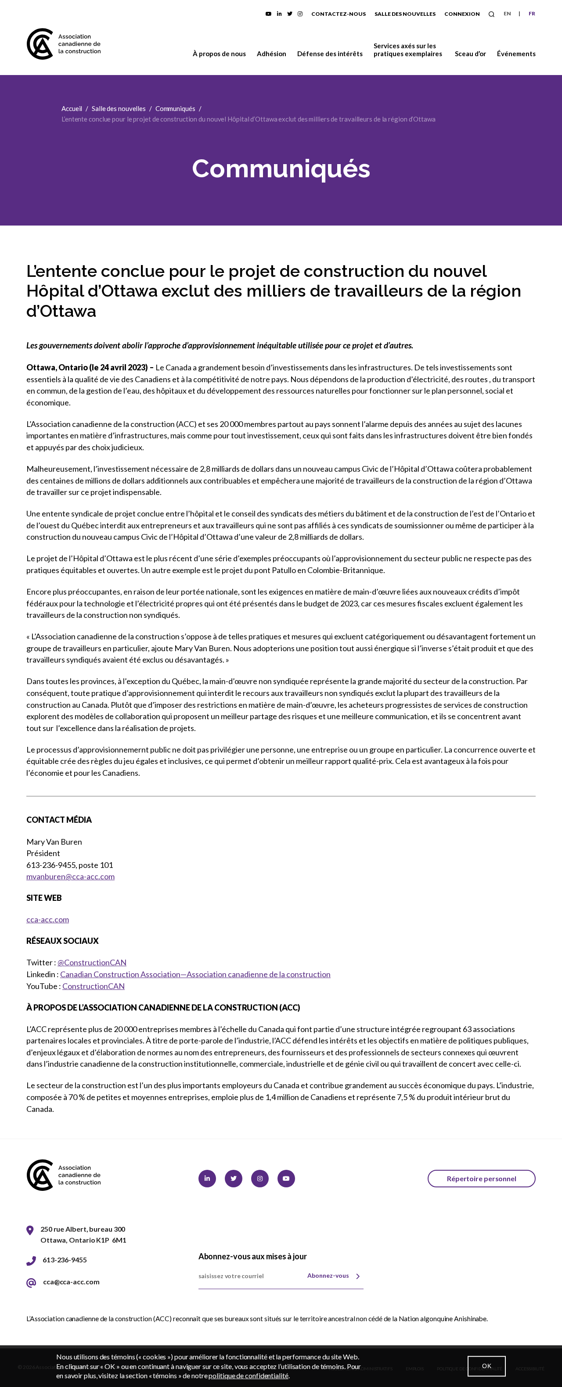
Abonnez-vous (328, 1275)
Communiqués (175, 108)
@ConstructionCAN (92, 962)
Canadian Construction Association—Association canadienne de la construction (195, 974)
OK (486, 1365)
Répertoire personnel (481, 1178)
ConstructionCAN (93, 986)
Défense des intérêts (330, 53)
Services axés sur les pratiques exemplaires (408, 49)
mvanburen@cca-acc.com (70, 876)
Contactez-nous (338, 14)
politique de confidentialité (248, 1375)
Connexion (462, 14)
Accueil (71, 108)
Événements (516, 53)
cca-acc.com (47, 919)
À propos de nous (219, 53)
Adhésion (271, 53)
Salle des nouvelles (405, 14)
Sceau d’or (470, 53)
